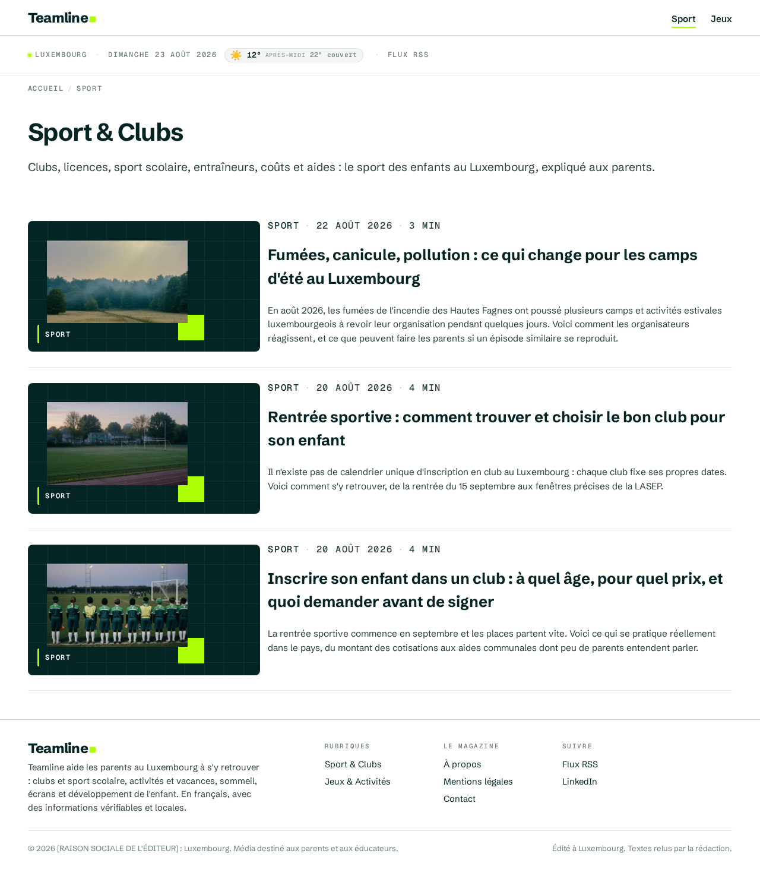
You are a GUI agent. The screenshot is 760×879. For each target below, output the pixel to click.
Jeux (721, 19)
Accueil (46, 88)
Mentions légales (478, 781)
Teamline (58, 17)
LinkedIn (579, 781)
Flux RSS (408, 55)
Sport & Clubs (353, 764)
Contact (460, 798)
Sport (684, 19)
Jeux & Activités (358, 781)
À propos (463, 764)
